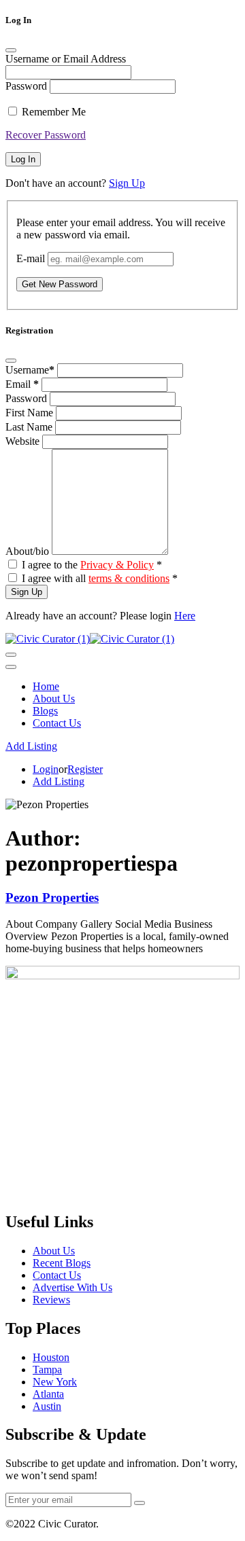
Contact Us (57, 723)
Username (29, 370)
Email (22, 384)
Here (184, 615)
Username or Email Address (65, 59)
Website (23, 441)
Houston (51, 1357)
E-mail (30, 258)
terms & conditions (128, 578)
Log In (23, 159)
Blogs (45, 711)
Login (46, 769)
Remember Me (54, 111)
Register (85, 769)
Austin (47, 1406)
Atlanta (48, 1394)
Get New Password (59, 284)
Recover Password (45, 135)
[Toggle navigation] (10, 655)
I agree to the (92, 564)
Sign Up (127, 183)
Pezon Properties (52, 897)
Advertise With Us (72, 1287)
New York (55, 1382)
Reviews (51, 1299)
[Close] (10, 50)
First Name (30, 412)
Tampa (47, 1369)
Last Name (30, 427)
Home (46, 686)
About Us (54, 698)
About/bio (28, 551)
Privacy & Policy (117, 564)
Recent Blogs (62, 1263)
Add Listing (31, 746)
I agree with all (100, 578)
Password (26, 86)
